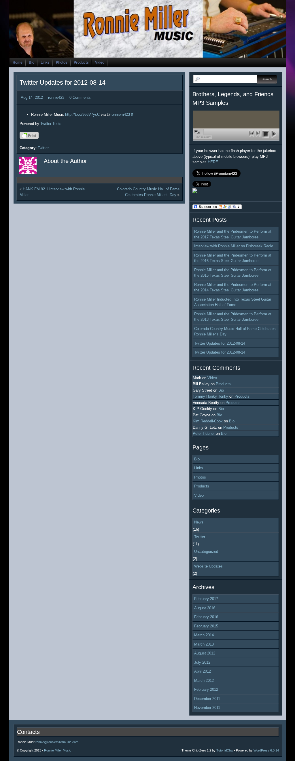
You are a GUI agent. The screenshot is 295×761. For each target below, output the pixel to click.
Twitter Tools (50, 124)
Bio (31, 62)
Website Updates (208, 566)
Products (81, 62)
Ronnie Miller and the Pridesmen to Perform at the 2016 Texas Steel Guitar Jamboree (232, 258)
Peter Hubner (204, 433)
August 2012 (204, 653)
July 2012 (202, 662)
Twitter (43, 148)
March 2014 (204, 635)
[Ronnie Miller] (194, 191)
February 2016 (206, 617)
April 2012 (202, 671)
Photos (61, 62)
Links (45, 62)
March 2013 (204, 644)
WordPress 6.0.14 (266, 750)
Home (17, 62)
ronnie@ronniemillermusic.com (56, 742)
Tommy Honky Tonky (210, 396)
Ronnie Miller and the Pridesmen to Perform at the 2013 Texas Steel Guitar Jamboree (232, 317)
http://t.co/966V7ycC (82, 114)
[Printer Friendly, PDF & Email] (30, 137)
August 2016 (204, 608)
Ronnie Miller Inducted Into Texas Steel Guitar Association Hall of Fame (232, 302)
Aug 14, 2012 (32, 97)
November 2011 (207, 707)
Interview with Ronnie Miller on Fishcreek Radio (233, 246)
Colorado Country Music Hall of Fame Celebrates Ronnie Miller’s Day (235, 332)
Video (99, 62)
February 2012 (206, 689)
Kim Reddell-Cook (208, 421)
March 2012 (204, 680)
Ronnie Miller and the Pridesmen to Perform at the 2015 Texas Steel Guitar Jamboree (232, 273)
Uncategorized (206, 551)
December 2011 (207, 699)
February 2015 (206, 626)
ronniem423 (120, 114)
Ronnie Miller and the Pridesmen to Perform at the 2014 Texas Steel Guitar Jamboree (232, 287)
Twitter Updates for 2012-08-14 (62, 82)
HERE (213, 162)
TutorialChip (224, 750)
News (198, 522)
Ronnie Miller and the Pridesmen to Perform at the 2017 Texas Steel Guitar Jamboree (232, 234)
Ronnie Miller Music (57, 750)
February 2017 (206, 599)
